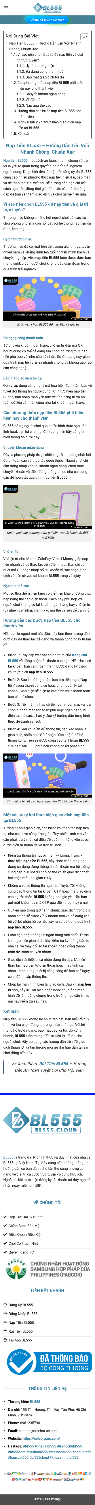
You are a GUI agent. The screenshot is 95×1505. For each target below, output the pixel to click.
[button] (6, 7)
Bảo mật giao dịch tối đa (45, 77)
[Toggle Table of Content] (82, 37)
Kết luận (23, 134)
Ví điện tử (33, 100)
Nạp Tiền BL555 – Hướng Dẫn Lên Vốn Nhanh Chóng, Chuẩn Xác (45, 46)
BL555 (8, 1157)
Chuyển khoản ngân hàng (46, 94)
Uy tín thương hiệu (40, 66)
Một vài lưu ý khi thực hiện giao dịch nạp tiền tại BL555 (49, 125)
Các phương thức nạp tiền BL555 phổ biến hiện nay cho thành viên (50, 86)
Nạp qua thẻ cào (38, 105)
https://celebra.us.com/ (41, 1438)
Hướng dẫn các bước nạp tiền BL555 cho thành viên (49, 114)
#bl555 (28, 1446)
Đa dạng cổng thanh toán (45, 71)
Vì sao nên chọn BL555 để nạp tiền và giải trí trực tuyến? (50, 57)
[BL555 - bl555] (47, 7)
